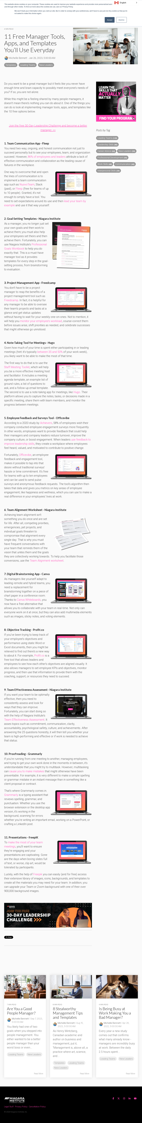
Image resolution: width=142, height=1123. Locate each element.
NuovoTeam (27, 184)
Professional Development (112, 157)
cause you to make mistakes (26, 771)
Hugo (76, 392)
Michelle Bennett (18, 57)
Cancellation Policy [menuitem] (37, 1107)
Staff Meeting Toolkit (17, 367)
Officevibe (25, 455)
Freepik (37, 874)
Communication (124, 164)
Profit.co (39, 655)
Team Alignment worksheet (47, 560)
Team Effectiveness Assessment (24, 719)
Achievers (46, 423)
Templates (11, 65)
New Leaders (46, 65)
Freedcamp (11, 300)
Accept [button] (109, 20)
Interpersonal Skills (108, 170)
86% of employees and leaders (47, 156)
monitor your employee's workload (41, 321)
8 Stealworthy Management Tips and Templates (68, 1013)
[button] (125, 2)
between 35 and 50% (50, 352)
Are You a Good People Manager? (21, 1010)
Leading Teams (27, 65)
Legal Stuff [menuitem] (9, 1107)
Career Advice (106, 151)
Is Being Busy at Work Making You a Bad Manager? (115, 1013)
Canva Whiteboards (29, 599)
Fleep (19, 188)
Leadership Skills (107, 144)
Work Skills (104, 164)
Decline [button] (121, 20)
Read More (38, 1073)
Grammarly (11, 795)
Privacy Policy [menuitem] (21, 1107)
